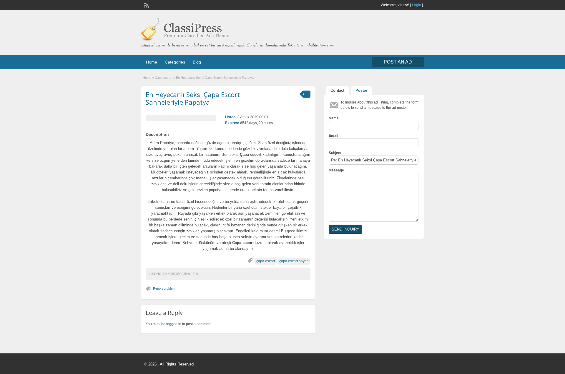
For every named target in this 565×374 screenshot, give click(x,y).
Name (334, 118)
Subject (335, 153)
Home (151, 62)
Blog (197, 62)
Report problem (164, 288)
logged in (173, 324)
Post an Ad (398, 61)
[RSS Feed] (146, 4)
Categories (175, 62)
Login (416, 5)
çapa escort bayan (294, 261)
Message (336, 170)
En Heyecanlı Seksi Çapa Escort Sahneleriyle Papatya (193, 98)
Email (333, 135)
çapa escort (265, 261)
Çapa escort (163, 77)
